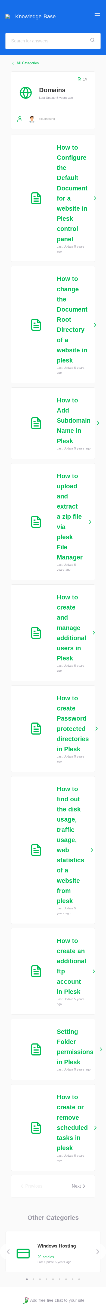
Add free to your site (57, 1300)
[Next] (98, 1251)
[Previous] (8, 1251)
